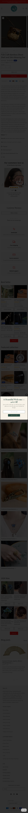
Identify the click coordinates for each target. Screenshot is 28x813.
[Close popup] (26, 395)
